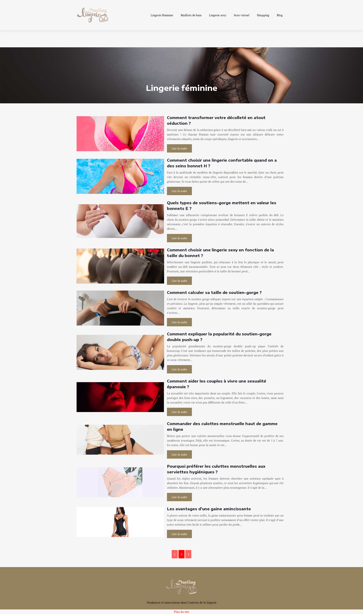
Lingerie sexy (217, 15)
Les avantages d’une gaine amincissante (209, 508)
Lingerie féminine (162, 15)
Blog (280, 15)
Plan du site (181, 612)
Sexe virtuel (241, 15)
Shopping (263, 15)
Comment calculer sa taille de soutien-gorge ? (214, 292)
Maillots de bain (191, 15)
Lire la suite (179, 148)
